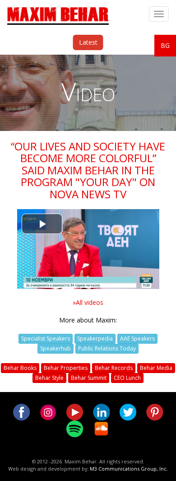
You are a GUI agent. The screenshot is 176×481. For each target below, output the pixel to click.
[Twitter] (128, 411)
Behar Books (20, 368)
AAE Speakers (137, 338)
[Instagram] (48, 411)
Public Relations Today (107, 348)
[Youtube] (74, 411)
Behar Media (156, 368)
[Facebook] (21, 411)
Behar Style (49, 378)
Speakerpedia (95, 338)
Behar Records (114, 368)
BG (165, 45)
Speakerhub (55, 348)
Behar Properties (66, 368)
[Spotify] (74, 428)
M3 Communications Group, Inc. (129, 468)
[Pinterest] (154, 411)
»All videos (88, 302)
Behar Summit (89, 378)
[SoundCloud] (101, 428)
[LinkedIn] (101, 411)
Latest (88, 42)
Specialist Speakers (45, 338)
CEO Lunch (127, 378)
